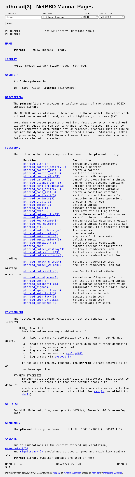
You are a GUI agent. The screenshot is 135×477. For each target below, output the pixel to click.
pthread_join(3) (35, 217)
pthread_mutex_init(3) (40, 233)
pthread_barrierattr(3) (41, 176)
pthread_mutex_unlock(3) (42, 239)
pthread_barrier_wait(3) (42, 173)
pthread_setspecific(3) (41, 283)
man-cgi (96, 473)
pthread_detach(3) (37, 204)
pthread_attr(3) (35, 163)
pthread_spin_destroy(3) (42, 290)
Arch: (88, 14)
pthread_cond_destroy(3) (42, 189)
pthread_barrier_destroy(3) (44, 166)
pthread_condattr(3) (39, 198)
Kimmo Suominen (72, 473)
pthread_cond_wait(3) (39, 195)
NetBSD (56, 473)
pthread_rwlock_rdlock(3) (43, 255)
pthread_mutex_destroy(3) (43, 230)
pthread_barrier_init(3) (42, 170)
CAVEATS (11, 438)
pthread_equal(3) (36, 207)
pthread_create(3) (37, 201)
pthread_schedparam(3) (40, 277)
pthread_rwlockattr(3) (40, 271)
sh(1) (26, 394)
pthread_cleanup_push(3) (42, 182)
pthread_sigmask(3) (38, 287)
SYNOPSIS (11, 75)
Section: (48, 14)
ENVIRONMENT (14, 312)
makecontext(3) (16, 448)
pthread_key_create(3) (40, 220)
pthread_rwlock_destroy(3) (44, 249)
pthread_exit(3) (35, 211)
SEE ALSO (11, 404)
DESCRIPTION (14, 97)
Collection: (106, 14)
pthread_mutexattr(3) (39, 242)
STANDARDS (12, 423)
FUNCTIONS (12, 147)
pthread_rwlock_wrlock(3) (43, 265)
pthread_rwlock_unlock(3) (43, 261)
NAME (8, 43)
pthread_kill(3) (35, 226)
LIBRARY (11, 59)
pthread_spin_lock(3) (39, 296)
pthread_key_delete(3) (40, 223)
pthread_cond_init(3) (39, 192)
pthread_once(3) (35, 246)
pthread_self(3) (35, 280)
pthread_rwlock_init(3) (41, 252)
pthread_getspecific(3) (41, 214)
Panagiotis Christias (112, 473)
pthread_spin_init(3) (39, 293)
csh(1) (99, 391)
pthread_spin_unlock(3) (41, 299)
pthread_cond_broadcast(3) (44, 185)
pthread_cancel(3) (37, 179)
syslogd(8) (74, 353)
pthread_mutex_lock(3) (40, 236)
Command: (12, 14)
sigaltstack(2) (31, 451)
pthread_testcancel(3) (40, 302)
